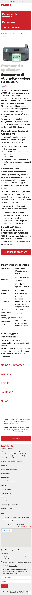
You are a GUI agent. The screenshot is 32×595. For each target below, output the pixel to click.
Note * (4, 401)
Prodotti (8, 34)
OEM (2, 497)
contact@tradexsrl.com (15, 550)
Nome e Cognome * (12, 365)
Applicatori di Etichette (7, 508)
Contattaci (16, 439)
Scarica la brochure (16, 251)
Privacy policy (14, 423)
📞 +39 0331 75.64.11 (24, 527)
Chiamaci (16, 1)
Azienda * (7, 374)
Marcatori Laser (5, 501)
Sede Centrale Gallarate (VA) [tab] (11, 517)
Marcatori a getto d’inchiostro (9, 504)
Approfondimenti (6, 493)
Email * (5, 383)
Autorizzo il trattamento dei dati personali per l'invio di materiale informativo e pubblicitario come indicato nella (16, 429)
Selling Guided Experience (8, 481)
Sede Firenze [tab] (21, 521)
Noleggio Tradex (6, 489)
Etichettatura (5, 477)
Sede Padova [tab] (11, 521)
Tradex (3, 34)
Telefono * (7, 392)
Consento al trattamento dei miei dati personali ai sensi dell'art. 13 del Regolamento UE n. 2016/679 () (17, 421)
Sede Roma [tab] (25, 517)
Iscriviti (4, 586)
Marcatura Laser (6, 473)
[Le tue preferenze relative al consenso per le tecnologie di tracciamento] (29, 592)
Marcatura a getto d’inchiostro (9, 469)
